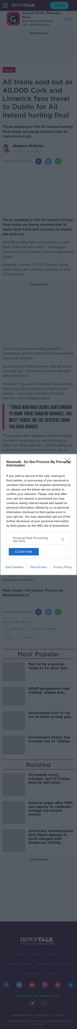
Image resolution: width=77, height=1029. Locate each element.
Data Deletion (14, 567)
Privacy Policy (62, 567)
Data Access (38, 567)
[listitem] (38, 539)
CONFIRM (23, 551)
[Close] (69, 462)
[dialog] (38, 514)
